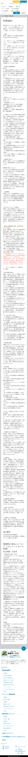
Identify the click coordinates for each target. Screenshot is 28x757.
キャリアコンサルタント (8, 689)
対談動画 (5, 697)
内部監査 (5, 673)
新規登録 (15, 1)
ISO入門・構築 (6, 699)
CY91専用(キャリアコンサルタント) (13, 736)
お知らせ (7, 746)
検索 (16, 13)
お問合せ (7, 748)
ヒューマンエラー (7, 687)
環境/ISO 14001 (6, 704)
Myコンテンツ (14, 3)
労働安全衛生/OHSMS (8, 682)
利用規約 (20, 749)
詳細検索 (23, 13)
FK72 (4, 740)
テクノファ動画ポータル (11, 657)
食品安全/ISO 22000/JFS (8, 684)
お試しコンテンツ (7, 733)
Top (2, 16)
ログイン (23, 1)
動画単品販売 (6, 670)
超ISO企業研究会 (6, 728)
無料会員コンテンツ (8, 714)
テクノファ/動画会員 (8, 694)
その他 (4, 691)
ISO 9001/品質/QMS (7, 675)
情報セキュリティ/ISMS (8, 680)
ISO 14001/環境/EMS (7, 677)
